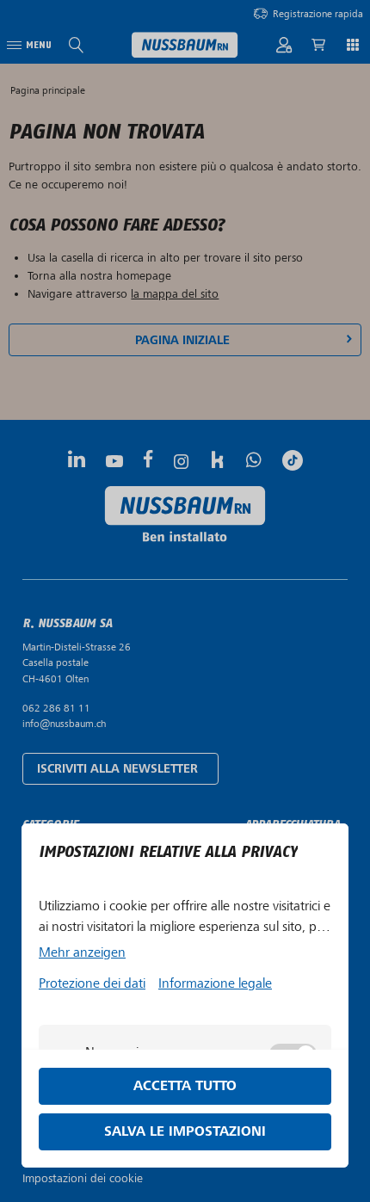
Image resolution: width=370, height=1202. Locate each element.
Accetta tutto (185, 1086)
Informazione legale (215, 983)
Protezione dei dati (92, 983)
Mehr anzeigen (82, 952)
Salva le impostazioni (185, 1132)
